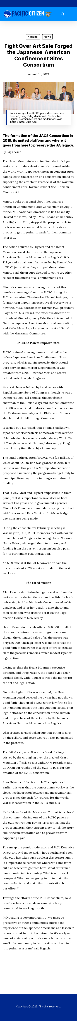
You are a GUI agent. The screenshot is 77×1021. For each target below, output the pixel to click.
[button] (70, 14)
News (47, 36)
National (33, 36)
